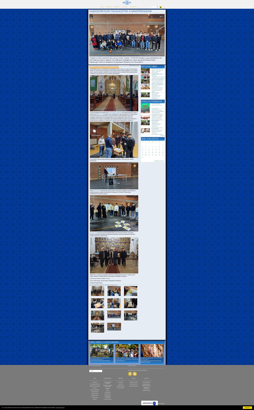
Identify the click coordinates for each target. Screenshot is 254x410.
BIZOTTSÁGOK (108, 394)
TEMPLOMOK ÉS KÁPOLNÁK (107, 397)
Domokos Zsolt (93, 232)
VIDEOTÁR (121, 384)
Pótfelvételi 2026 (156, 104)
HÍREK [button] (102, 7)
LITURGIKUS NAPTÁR (133, 382)
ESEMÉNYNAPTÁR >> (159, 161)
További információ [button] (60, 407)
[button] (164, 7)
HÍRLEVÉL (95, 399)
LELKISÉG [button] (124, 7)
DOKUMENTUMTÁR (120, 386)
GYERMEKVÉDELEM (146, 390)
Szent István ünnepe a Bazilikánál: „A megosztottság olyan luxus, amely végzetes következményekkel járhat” (157, 88)
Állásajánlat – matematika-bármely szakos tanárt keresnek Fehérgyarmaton (158, 111)
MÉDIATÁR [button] (116, 7)
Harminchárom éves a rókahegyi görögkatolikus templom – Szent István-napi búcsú (158, 76)
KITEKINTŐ (95, 388)
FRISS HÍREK (94, 382)
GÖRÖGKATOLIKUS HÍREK (95, 386)
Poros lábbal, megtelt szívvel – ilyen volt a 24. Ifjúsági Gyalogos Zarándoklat (158, 71)
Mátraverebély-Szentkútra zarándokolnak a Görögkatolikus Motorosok (156, 95)
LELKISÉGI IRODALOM (133, 386)
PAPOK (107, 390)
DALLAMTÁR (120, 382)
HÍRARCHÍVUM (95, 397)
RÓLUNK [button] (108, 7)
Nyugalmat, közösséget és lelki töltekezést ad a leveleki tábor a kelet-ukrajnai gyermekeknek (158, 81)
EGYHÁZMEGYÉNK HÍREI (95, 384)
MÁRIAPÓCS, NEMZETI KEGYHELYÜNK (107, 386)
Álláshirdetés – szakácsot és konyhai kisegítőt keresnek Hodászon (157, 131)
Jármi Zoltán (97, 190)
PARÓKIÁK (108, 388)
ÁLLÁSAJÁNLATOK (94, 391)
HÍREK (100, 365)
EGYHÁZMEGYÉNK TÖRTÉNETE (107, 383)
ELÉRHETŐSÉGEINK (146, 382)
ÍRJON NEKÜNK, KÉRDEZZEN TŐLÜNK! (146, 385)
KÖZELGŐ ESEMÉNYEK (94, 390)
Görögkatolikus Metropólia (115, 112)
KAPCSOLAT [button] (133, 7)
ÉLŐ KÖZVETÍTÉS (120, 388)
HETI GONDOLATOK (133, 384)
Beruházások (161, 403)
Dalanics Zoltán (100, 114)
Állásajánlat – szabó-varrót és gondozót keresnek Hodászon (157, 117)
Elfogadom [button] (247, 407)
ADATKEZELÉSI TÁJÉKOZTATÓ (146, 388)
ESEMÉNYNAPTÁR (94, 395)
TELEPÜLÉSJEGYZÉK (108, 399)
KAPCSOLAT (146, 378)
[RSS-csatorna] (135, 374)
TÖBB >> (162, 135)
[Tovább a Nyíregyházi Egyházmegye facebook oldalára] (130, 374)
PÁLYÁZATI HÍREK (94, 393)
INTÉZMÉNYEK (108, 392)
